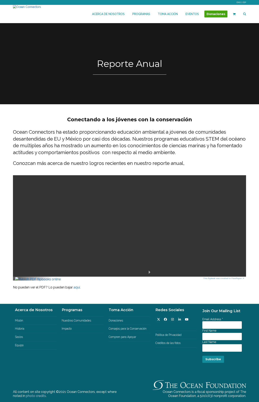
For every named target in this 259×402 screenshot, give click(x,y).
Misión (19, 320)
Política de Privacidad (168, 334)
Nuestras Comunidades (76, 320)
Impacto (67, 328)
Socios (19, 337)
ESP (244, 2)
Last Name (209, 342)
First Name (209, 330)
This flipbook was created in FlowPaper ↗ (223, 278)
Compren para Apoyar (122, 337)
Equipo (19, 345)
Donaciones (116, 320)
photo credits (36, 396)
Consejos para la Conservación (127, 328)
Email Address (212, 319)
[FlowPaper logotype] (38, 279)
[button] (234, 14)
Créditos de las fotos (167, 343)
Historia (19, 328)
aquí (76, 287)
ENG (239, 2)
